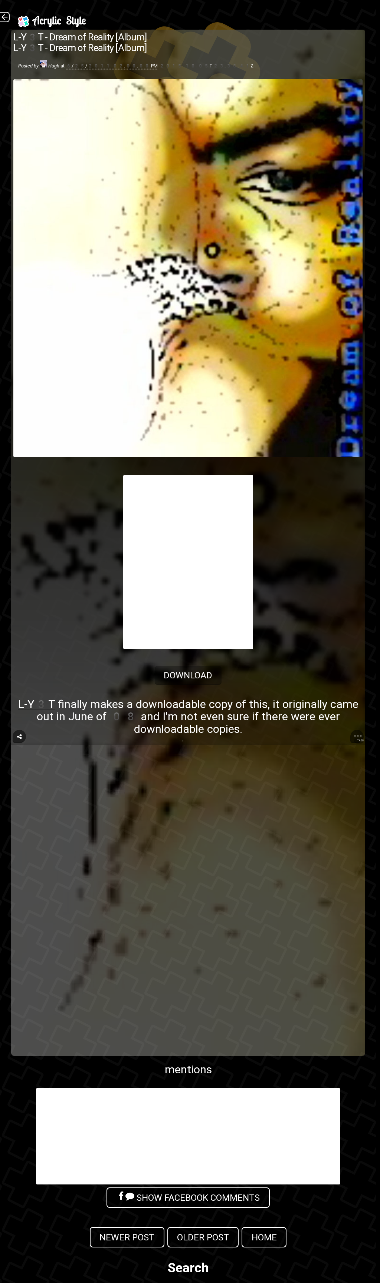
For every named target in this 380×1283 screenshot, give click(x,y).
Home (264, 1237)
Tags (360, 740)
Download (188, 675)
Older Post (203, 1237)
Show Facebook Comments (197, 1197)
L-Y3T (36, 704)
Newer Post (126, 1237)
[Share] (19, 736)
